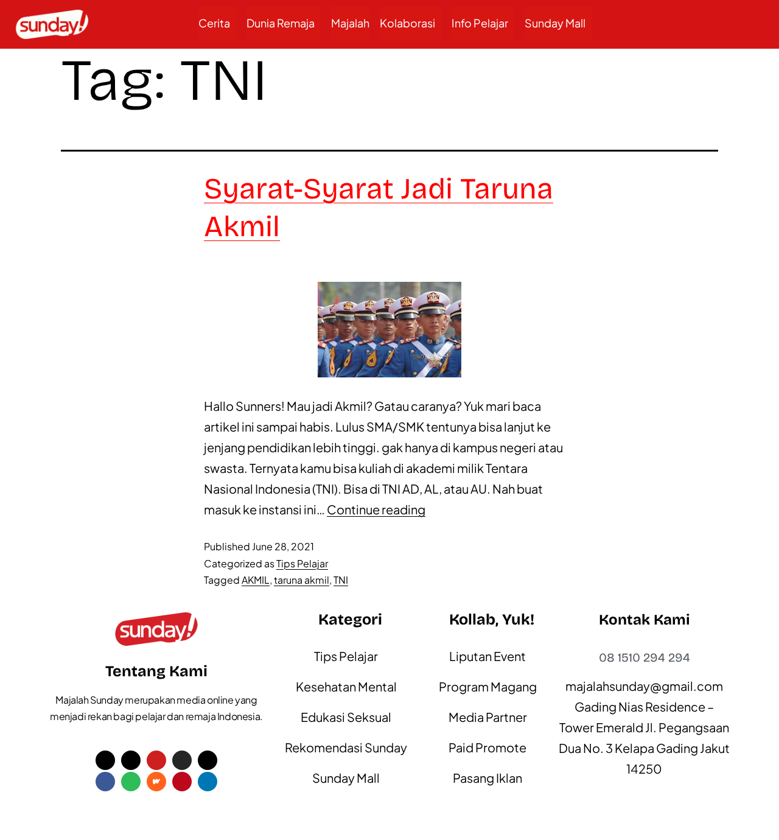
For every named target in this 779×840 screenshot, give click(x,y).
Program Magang (488, 686)
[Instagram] (182, 760)
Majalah (350, 23)
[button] (217, 23)
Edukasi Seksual (346, 716)
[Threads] (207, 760)
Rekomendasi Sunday (346, 747)
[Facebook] (105, 781)
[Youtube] (156, 760)
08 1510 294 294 (644, 657)
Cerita (214, 23)
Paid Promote (487, 747)
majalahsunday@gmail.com (644, 685)
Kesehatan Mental (346, 686)
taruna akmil (301, 579)
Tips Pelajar (302, 563)
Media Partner (488, 716)
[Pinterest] (182, 781)
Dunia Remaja (280, 23)
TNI (341, 579)
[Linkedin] (207, 781)
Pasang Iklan (487, 777)
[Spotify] (131, 781)
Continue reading (376, 509)
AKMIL (256, 579)
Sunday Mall (555, 23)
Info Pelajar (480, 23)
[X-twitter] (105, 760)
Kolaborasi (407, 23)
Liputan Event (487, 655)
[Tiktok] (131, 760)
